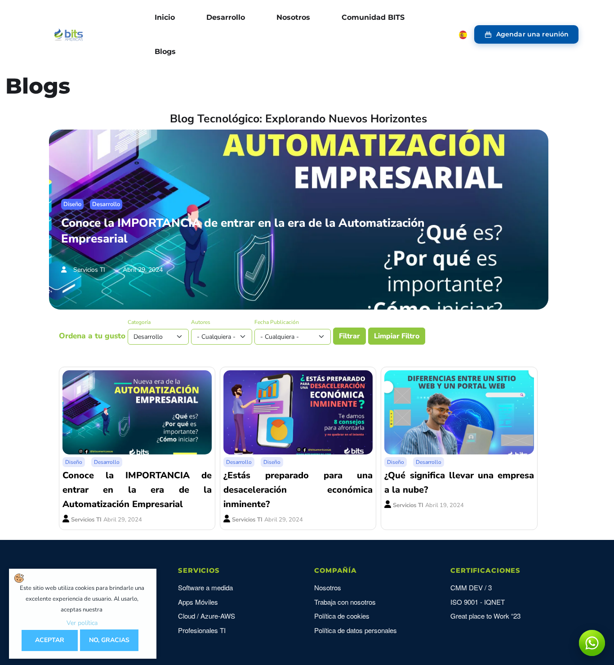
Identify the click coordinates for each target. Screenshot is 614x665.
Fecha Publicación (276, 322)
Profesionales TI (202, 630)
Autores (200, 322)
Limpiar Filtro (396, 336)
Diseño (72, 204)
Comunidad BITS (373, 17)
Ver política (82, 623)
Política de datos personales (355, 630)
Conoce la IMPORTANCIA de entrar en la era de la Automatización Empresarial (137, 489)
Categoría (139, 322)
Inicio (165, 17)
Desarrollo (225, 17)
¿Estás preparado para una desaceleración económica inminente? (298, 489)
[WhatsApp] (592, 643)
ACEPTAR (49, 640)
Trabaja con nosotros (345, 602)
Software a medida (205, 587)
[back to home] (80, 34)
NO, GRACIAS (109, 640)
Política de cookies (341, 615)
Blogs (165, 51)
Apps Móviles (198, 602)
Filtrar (349, 336)
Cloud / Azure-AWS (206, 615)
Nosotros (293, 17)
